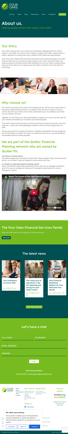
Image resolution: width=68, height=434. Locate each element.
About (19, 14)
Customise (11, 426)
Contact (62, 14)
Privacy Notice (39, 394)
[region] (23, 420)
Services (11, 14)
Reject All (23, 426)
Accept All (35, 426)
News (43, 14)
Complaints (52, 14)
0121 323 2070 (21, 374)
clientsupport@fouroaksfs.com (40, 374)
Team (26, 14)
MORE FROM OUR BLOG (34, 307)
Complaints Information (41, 392)
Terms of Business (39, 391)
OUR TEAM (6, 238)
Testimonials (35, 14)
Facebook (30, 407)
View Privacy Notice (34, 371)
